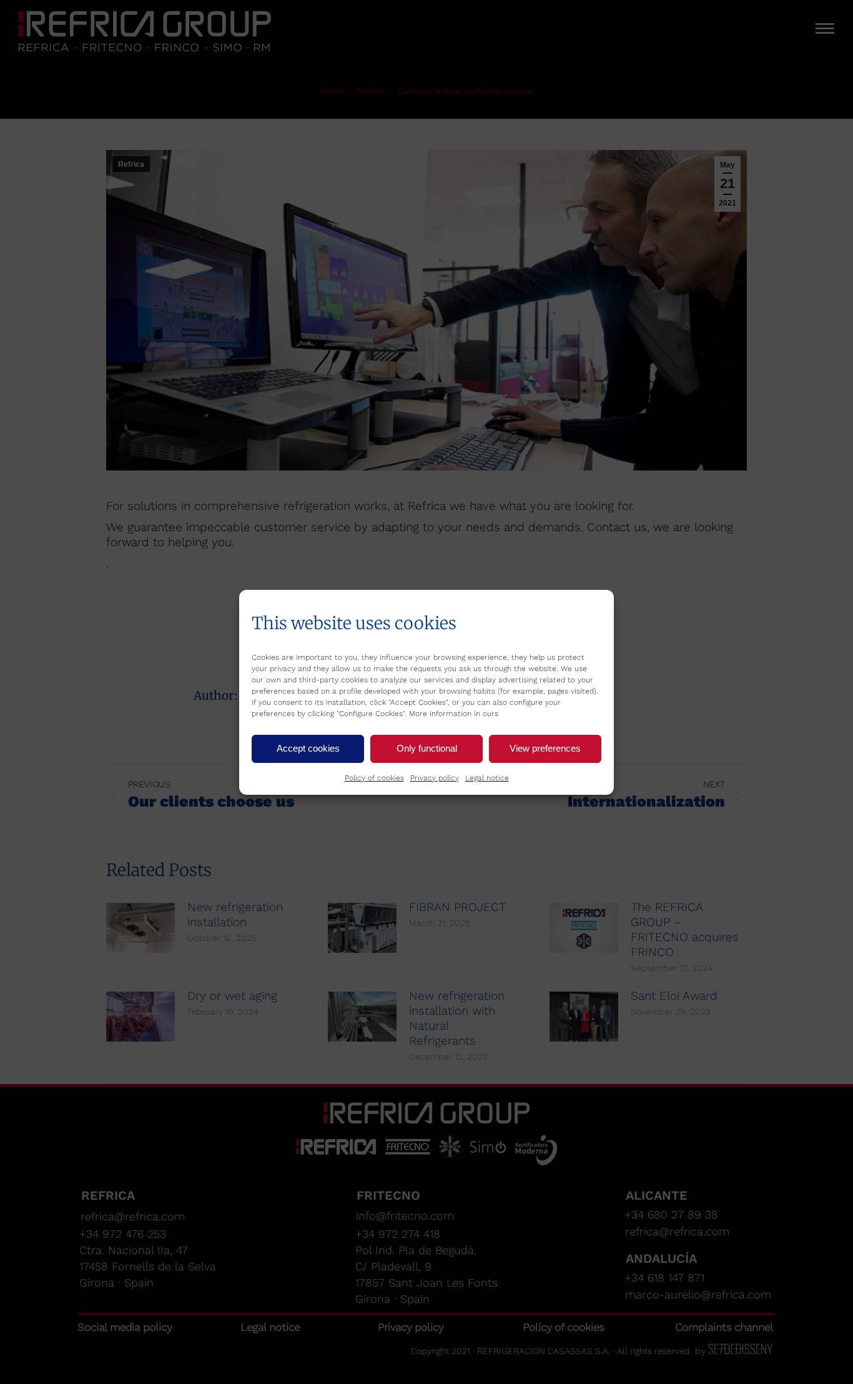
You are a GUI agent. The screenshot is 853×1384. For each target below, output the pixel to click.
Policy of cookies (374, 778)
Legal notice (487, 778)
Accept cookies (308, 748)
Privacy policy (434, 778)
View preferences (545, 748)
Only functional (427, 748)
